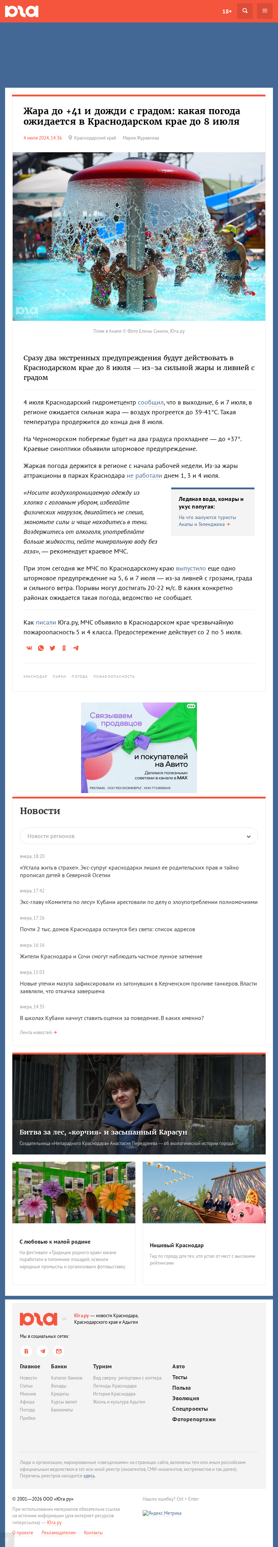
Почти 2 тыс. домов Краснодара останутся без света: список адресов (107, 929)
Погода (80, 676)
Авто (178, 1366)
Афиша (27, 1402)
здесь (89, 1476)
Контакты (93, 1533)
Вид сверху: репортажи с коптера (127, 1378)
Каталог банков (66, 1378)
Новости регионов (51, 835)
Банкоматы (62, 1410)
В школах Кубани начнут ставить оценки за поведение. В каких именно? (112, 1017)
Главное (30, 1366)
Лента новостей (36, 1032)
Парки (60, 676)
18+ (227, 11)
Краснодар (35, 676)
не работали (144, 475)
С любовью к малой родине (55, 1241)
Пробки (27, 1418)
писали (46, 622)
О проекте (22, 1533)
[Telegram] (42, 1351)
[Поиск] (245, 11)
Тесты (179, 1377)
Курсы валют (64, 1402)
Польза (181, 1387)
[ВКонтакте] (26, 1351)
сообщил (151, 402)
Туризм (102, 1366)
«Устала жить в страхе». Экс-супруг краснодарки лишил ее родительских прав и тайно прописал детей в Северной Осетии (129, 871)
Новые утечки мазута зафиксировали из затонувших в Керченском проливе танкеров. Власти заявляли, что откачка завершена (138, 987)
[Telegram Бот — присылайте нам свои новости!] (58, 1351)
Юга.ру (81, 1315)
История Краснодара (114, 1394)
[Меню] (265, 11)
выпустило (191, 568)
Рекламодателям (59, 1533)
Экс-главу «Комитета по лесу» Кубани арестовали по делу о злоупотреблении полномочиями (139, 901)
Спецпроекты (190, 1408)
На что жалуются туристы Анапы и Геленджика (207, 521)
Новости (40, 811)
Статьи (26, 1386)
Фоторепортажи (194, 1419)
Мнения (28, 1394)
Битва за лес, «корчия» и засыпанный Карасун (103, 1132)
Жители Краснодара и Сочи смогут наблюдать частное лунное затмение (111, 956)
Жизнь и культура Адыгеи (119, 1402)
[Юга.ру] (21, 11)
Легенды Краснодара (114, 1386)
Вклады (59, 1386)
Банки (59, 1366)
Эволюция (185, 1398)
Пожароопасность (114, 676)
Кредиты (60, 1394)
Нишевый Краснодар (177, 1245)
